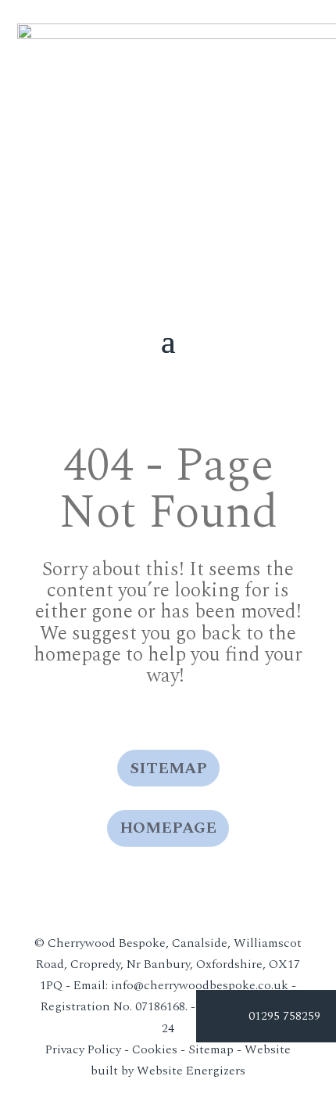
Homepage (168, 828)
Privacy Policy (83, 1049)
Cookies (154, 1049)
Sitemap (168, 768)
